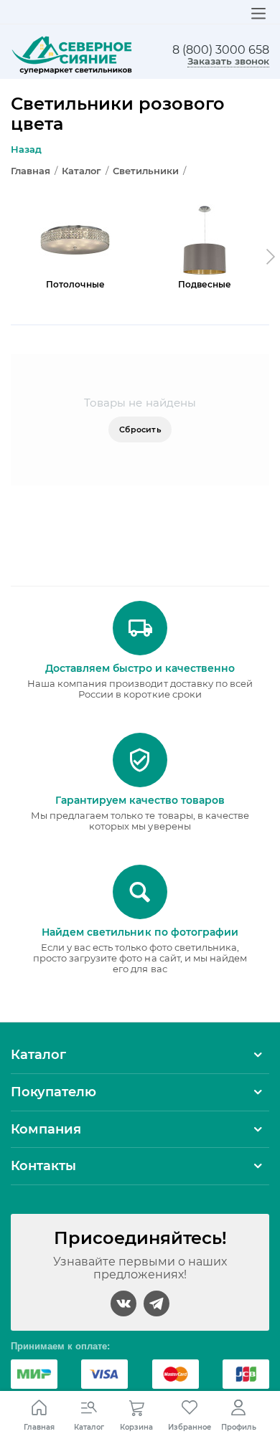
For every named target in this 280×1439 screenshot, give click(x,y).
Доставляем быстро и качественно (140, 668)
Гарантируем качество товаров (140, 800)
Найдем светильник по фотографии (140, 932)
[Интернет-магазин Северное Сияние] (72, 54)
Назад (26, 149)
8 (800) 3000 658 (220, 50)
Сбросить (140, 429)
